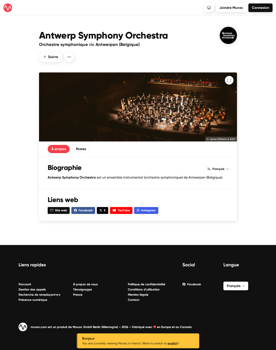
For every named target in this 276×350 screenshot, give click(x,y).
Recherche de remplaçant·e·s (39, 295)
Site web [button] (61, 210)
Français (218, 169)
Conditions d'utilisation (144, 289)
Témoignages (82, 289)
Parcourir (25, 284)
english (172, 343)
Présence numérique (33, 300)
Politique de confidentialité (146, 284)
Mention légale (138, 295)
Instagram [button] (148, 210)
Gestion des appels (32, 289)
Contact (133, 300)
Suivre (53, 57)
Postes (81, 149)
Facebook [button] (86, 210)
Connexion (260, 8)
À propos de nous (85, 284)
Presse (77, 295)
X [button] (105, 210)
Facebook (194, 284)
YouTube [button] (124, 210)
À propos (58, 149)
